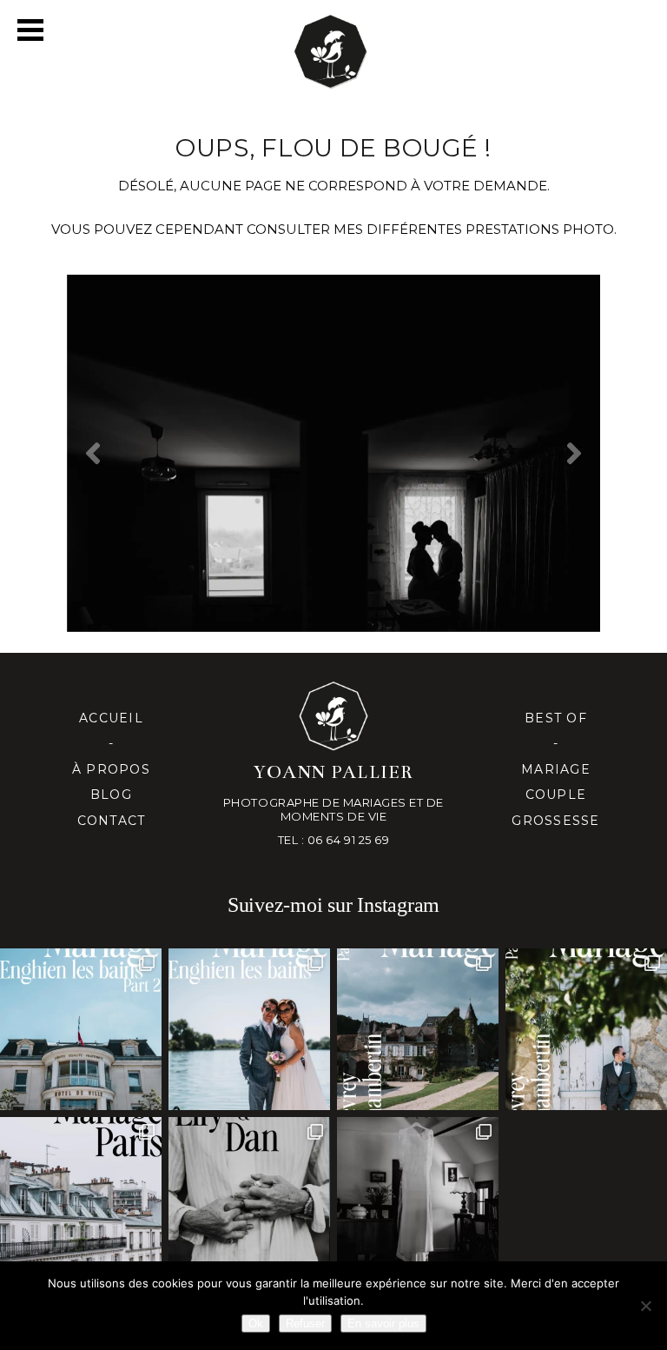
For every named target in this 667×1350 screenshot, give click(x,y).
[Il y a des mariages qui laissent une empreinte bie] (586, 1029)
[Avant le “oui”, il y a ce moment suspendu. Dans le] (418, 1198)
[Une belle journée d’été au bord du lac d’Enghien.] (249, 1029)
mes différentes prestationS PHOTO (474, 229)
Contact (111, 820)
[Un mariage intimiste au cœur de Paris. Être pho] (81, 1198)
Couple (556, 794)
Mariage (556, 769)
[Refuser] (645, 1305)
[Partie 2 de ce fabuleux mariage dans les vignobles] (418, 1029)
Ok (255, 1323)
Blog (111, 794)
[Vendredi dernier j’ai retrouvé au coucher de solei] (249, 1198)
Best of (556, 718)
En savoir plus (383, 1323)
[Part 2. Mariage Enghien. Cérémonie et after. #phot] (81, 1029)
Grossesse (555, 820)
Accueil (111, 718)
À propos (111, 769)
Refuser (305, 1323)
